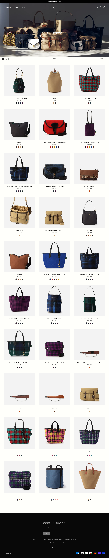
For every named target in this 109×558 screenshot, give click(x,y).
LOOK (16, 7)
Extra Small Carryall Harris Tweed (89, 451)
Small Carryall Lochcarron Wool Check (19, 318)
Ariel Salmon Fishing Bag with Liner (54, 230)
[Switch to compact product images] (8, 59)
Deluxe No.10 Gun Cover (54, 406)
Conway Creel (19, 230)
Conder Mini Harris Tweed (19, 451)
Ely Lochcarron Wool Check (19, 98)
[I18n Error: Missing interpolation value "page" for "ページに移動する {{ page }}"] (49, 506)
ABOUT (23, 7)
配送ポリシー (35, 539)
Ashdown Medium (19, 142)
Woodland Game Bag (89, 186)
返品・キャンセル (65, 542)
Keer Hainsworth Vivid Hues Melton (89, 142)
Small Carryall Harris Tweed (89, 98)
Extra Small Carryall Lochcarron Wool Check (19, 186)
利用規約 (56, 539)
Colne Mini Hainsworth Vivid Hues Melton (54, 142)
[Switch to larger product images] (3, 59)
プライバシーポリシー (44, 542)
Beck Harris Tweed (54, 451)
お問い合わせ (62, 539)
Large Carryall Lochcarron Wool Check (89, 274)
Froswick (89, 230)
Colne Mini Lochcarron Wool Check (54, 186)
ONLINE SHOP (8, 7)
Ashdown (19, 274)
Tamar (89, 495)
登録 (46, 533)
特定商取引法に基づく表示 (71, 539)
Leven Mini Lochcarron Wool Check (89, 318)
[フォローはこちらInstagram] (56, 547)
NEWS (59, 542)
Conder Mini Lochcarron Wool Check (19, 362)
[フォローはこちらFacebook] (52, 547)
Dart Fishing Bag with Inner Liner (89, 406)
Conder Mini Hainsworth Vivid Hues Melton (54, 274)
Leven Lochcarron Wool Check (54, 318)
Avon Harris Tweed (19, 495)
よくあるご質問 (53, 542)
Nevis (54, 98)
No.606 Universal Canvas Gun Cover (19, 406)
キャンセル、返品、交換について (45, 539)
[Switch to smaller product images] (6, 59)
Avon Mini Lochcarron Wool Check (54, 362)
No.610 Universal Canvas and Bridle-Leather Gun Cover (89, 362)
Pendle (54, 495)
